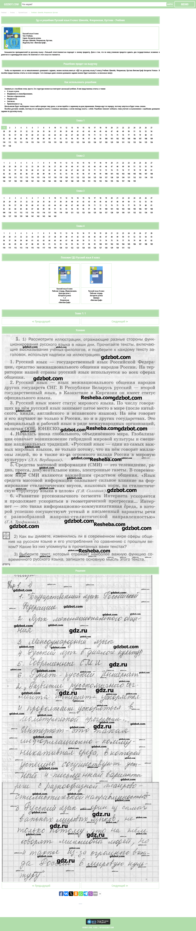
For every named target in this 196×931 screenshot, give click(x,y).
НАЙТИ (170, 4)
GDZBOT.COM (11, 4)
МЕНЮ (184, 4)
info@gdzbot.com (106, 927)
